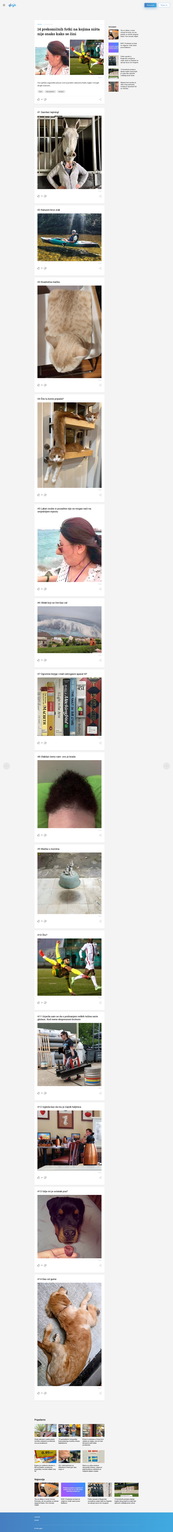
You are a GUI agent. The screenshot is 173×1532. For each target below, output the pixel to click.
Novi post (150, 5)
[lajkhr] (12, 5)
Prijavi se (164, 5)
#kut (40, 91)
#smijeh (61, 91)
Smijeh (39, 24)
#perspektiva (50, 91)
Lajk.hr (40, 1528)
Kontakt (36, 1520)
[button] (101, 24)
